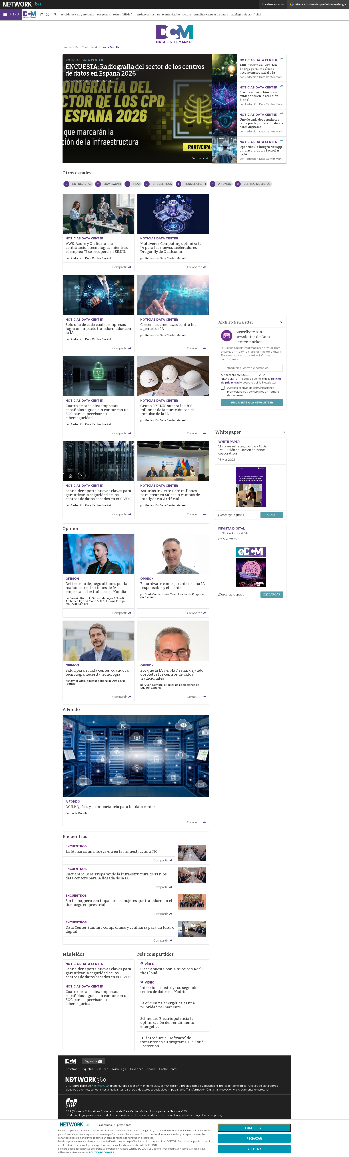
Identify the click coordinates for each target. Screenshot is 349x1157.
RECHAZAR (254, 1138)
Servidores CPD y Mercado (77, 14)
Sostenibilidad (122, 14)
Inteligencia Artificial (246, 14)
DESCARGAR (271, 515)
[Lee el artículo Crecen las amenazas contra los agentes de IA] (173, 314)
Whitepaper (228, 432)
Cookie (151, 1069)
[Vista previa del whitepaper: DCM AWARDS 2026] (250, 567)
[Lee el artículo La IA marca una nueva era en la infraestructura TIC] (136, 853)
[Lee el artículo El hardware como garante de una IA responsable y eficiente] (173, 575)
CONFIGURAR (254, 1127)
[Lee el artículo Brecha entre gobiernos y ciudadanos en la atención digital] (249, 95)
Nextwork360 (100, 1085)
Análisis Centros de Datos (211, 14)
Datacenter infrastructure (174, 14)
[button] (11, 14)
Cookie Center (168, 1069)
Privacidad (136, 1069)
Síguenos (91, 1061)
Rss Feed (102, 1069)
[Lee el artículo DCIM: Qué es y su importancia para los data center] (136, 771)
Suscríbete (251, 402)
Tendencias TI (144, 14)
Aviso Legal (119, 1069)
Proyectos (103, 14)
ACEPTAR (254, 1148)
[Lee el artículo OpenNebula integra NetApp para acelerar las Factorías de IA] (249, 149)
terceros (237, 395)
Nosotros (71, 1069)
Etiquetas (87, 1069)
